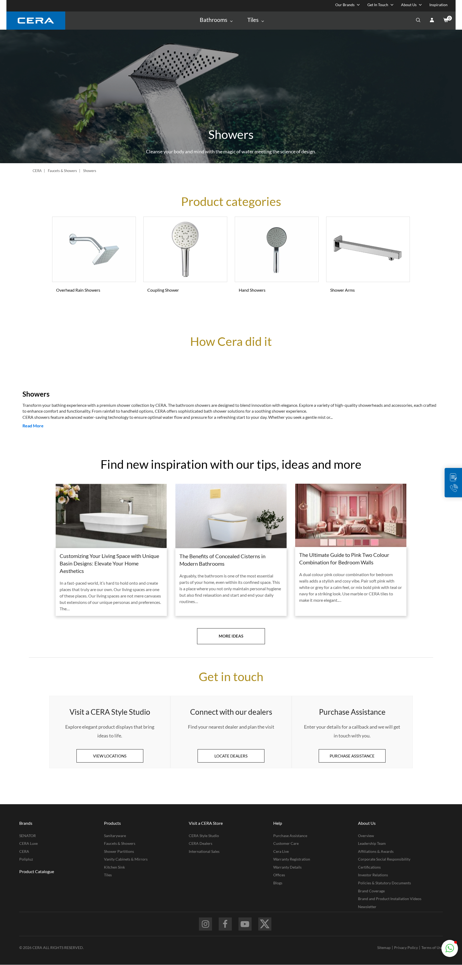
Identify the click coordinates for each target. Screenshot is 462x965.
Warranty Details (287, 867)
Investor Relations (373, 875)
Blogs (277, 883)
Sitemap (384, 947)
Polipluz (26, 859)
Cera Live (281, 851)
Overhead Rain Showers (78, 289)
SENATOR (27, 835)
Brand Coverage (371, 891)
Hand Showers (252, 289)
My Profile (432, 20)
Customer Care (286, 843)
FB (225, 924)
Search (418, 20)
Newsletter (367, 906)
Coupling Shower (163, 289)
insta (205, 924)
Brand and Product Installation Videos (389, 898)
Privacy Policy (406, 947)
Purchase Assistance (290, 835)
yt (245, 924)
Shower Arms (342, 289)
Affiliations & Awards (376, 851)
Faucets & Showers (62, 171)
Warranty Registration (291, 859)
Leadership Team (372, 843)
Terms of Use (432, 947)
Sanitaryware (115, 835)
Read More (33, 425)
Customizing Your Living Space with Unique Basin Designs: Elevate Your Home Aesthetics (109, 563)
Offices (279, 875)
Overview (366, 835)
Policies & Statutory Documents (384, 883)
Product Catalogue (36, 871)
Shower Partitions (119, 851)
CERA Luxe (28, 843)
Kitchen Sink (114, 867)
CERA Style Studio (204, 835)
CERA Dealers (200, 843)
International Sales (204, 851)
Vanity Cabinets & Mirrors (126, 859)
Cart (445, 20)
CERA (37, 171)
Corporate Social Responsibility (384, 859)
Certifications (369, 867)
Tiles (108, 875)
